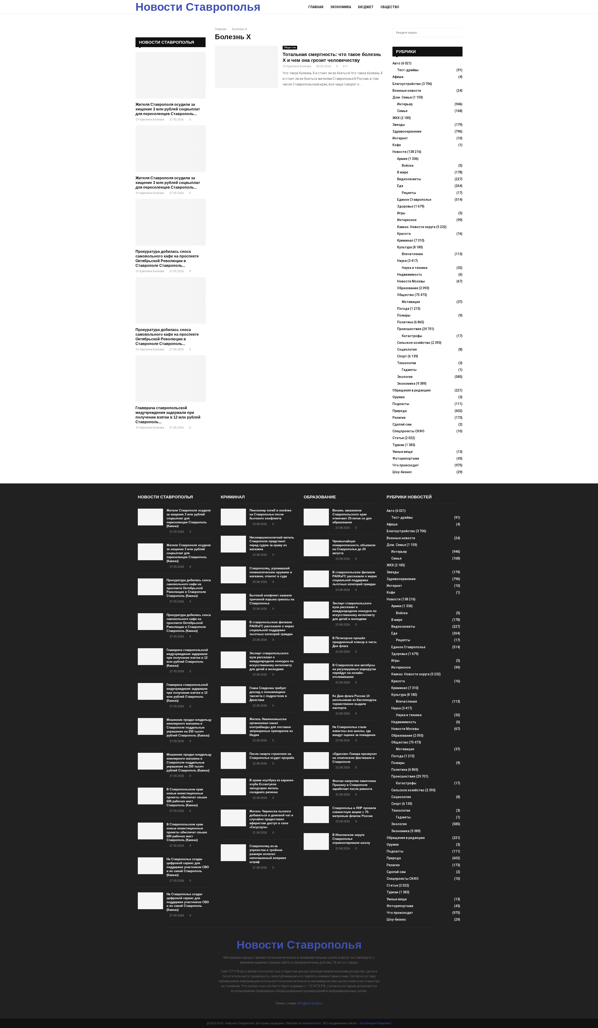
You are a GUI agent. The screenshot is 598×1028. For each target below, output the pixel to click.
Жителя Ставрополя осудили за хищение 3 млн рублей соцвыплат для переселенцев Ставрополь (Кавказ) (189, 518)
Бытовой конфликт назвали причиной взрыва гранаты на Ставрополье (271, 599)
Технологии (406, 363)
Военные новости (406, 90)
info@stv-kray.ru (310, 1003)
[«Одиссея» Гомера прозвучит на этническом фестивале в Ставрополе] (316, 760)
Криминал (405, 240)
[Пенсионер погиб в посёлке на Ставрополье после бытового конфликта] (233, 517)
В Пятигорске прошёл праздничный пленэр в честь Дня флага (354, 642)
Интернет (400, 138)
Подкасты (400, 404)
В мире (402, 172)
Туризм (398, 445)
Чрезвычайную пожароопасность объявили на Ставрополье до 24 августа (353, 547)
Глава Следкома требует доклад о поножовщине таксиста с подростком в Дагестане (268, 694)
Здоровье (405, 206)
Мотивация (411, 302)
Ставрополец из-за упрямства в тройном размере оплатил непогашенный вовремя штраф (267, 854)
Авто (396, 63)
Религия (399, 417)
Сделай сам (402, 424)
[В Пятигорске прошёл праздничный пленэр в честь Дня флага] (316, 644)
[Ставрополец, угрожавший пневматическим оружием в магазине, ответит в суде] (233, 575)
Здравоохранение (406, 131)
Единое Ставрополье (414, 199)
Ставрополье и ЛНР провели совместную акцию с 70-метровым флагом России (354, 812)
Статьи (398, 438)
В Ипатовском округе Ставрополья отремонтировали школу (351, 839)
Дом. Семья (402, 97)
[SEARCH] (458, 32)
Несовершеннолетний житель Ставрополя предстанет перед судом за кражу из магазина (271, 543)
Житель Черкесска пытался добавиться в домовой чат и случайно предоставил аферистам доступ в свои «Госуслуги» (271, 819)
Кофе (396, 145)
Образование (407, 288)
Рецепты (409, 193)
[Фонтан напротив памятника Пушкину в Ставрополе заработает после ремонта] (316, 787)
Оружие (398, 397)
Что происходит (405, 465)
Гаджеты (409, 370)
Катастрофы (412, 336)
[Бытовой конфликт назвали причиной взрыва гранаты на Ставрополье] (233, 602)
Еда (400, 186)
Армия (402, 159)
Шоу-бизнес (402, 472)
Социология (407, 349)
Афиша (397, 77)
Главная (315, 7)
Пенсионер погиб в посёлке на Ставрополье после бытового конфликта (270, 514)
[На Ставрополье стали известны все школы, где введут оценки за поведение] (316, 733)
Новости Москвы (411, 281)
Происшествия (409, 329)
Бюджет (366, 7)
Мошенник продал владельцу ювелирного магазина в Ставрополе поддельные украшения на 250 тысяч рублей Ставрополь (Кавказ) (189, 727)
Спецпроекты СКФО (408, 431)
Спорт (402, 356)
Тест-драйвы (408, 70)
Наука (402, 261)
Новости (399, 152)
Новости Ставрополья (197, 7)
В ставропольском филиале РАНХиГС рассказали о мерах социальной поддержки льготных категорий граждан (271, 628)
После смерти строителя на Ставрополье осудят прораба (271, 756)
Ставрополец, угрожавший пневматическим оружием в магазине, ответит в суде (270, 572)
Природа (399, 411)
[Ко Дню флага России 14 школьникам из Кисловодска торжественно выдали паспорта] (316, 702)
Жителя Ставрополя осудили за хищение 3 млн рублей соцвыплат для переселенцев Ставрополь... (167, 109)
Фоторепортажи (405, 458)
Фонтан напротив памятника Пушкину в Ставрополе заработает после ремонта (354, 785)
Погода (403, 308)
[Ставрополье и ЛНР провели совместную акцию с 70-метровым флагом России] (316, 814)
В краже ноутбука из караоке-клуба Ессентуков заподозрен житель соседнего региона (271, 786)
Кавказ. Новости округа (416, 227)
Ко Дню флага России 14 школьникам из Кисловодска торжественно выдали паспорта (354, 702)
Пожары (403, 315)
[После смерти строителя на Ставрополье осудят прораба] (233, 760)
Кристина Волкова (299, 66)
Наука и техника (414, 268)
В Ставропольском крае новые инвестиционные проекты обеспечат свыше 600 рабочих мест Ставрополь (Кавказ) (187, 797)
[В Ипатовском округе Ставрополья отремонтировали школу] (316, 841)
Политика (405, 322)
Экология (405, 377)
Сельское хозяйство (413, 343)
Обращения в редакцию (411, 390)
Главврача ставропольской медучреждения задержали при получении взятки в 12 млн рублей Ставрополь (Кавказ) (187, 658)
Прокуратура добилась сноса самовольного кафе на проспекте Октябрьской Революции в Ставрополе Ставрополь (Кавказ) (189, 588)
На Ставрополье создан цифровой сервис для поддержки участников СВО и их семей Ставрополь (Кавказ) (188, 867)
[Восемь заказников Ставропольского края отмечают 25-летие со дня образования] (316, 517)
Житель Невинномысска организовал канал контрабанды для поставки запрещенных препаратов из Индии (271, 727)
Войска (407, 165)
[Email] (449, 7)
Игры (401, 213)
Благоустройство (406, 84)
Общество (390, 7)
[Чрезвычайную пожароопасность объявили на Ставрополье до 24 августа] (316, 547)
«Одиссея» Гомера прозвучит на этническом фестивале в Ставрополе (354, 758)
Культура (404, 247)
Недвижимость (409, 274)
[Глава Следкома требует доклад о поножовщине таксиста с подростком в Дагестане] (233, 694)
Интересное (406, 220)
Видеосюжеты (409, 179)
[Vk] (454, 7)
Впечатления (412, 254)
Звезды (398, 125)
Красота (404, 234)
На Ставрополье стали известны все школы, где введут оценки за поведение (353, 731)
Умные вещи (402, 452)
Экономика (340, 7)
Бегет (317, 1023)
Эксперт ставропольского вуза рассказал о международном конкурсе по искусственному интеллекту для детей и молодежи (271, 661)
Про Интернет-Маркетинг (376, 1023)
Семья (402, 111)
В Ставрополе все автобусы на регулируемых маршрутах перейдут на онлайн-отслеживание (354, 671)
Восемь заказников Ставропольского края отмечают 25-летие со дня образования (352, 516)
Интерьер (405, 104)
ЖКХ (396, 118)
